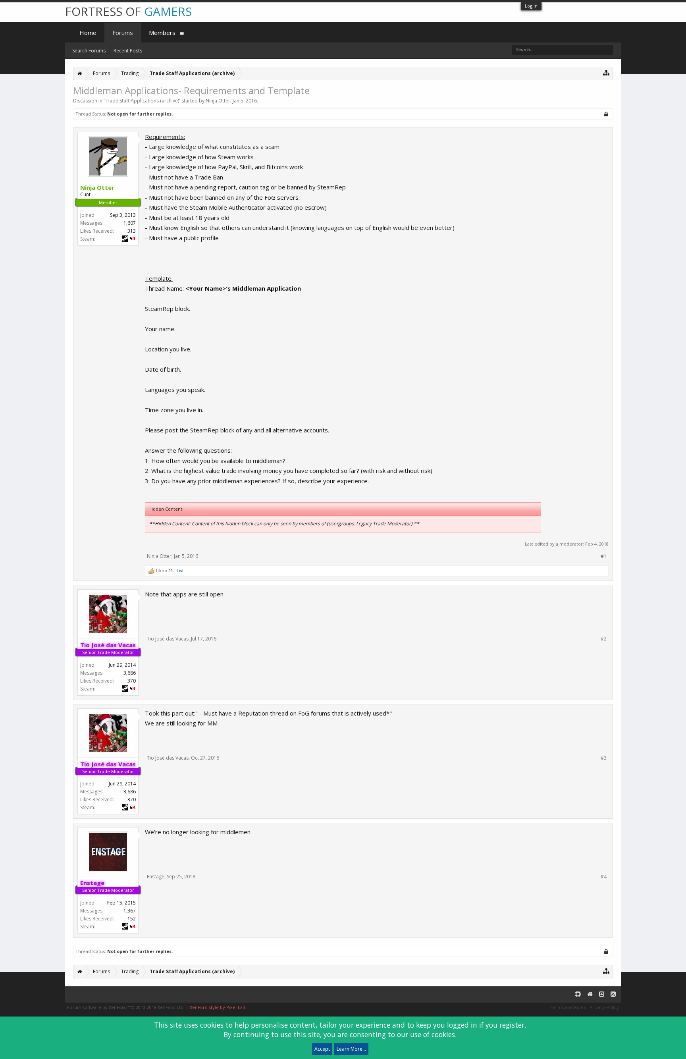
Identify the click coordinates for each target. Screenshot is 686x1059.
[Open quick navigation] (606, 72)
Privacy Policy (604, 1007)
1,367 (129, 910)
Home (87, 33)
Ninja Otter (218, 100)
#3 (604, 758)
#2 (604, 639)
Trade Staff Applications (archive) (142, 100)
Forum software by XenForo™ (126, 1007)
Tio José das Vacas (168, 638)
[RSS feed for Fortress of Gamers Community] (613, 994)
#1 (604, 556)
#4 (604, 877)
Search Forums (89, 50)
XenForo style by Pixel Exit (217, 1007)
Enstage (155, 876)
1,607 (129, 223)
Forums (122, 33)
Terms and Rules (568, 1007)
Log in (531, 6)
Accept (322, 1048)
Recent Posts (128, 50)
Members (162, 33)
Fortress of (128, 11)
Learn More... (351, 1048)
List (180, 570)
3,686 (129, 672)
